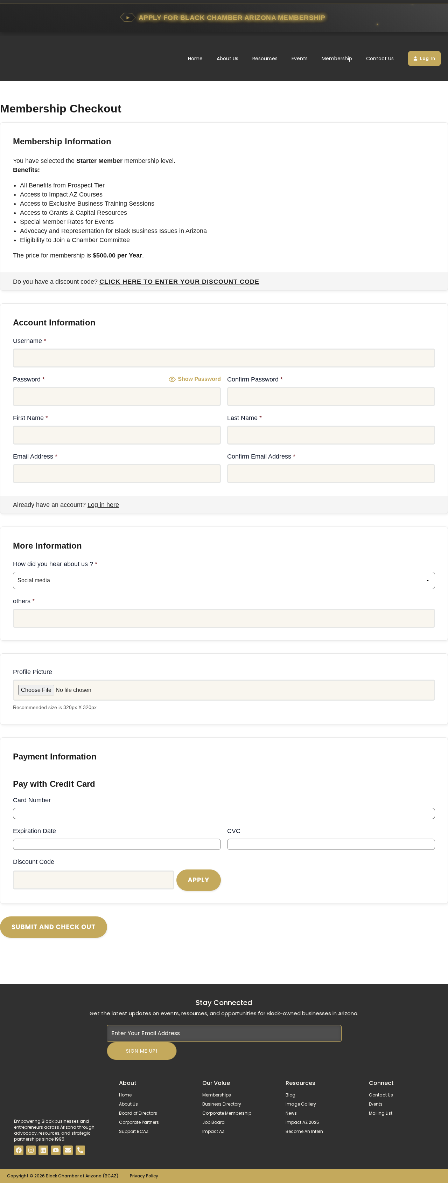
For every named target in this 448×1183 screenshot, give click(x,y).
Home (195, 58)
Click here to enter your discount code (179, 281)
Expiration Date (34, 830)
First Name (30, 417)
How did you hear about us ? (55, 564)
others (24, 601)
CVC (233, 830)
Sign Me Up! (142, 1050)
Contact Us (380, 58)
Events (300, 58)
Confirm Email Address (261, 456)
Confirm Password (255, 379)
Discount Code (33, 861)
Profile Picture (32, 671)
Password (29, 379)
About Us (227, 58)
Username (29, 340)
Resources (265, 58)
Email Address (35, 456)
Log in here (103, 504)
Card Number (32, 800)
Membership (337, 58)
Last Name (244, 417)
